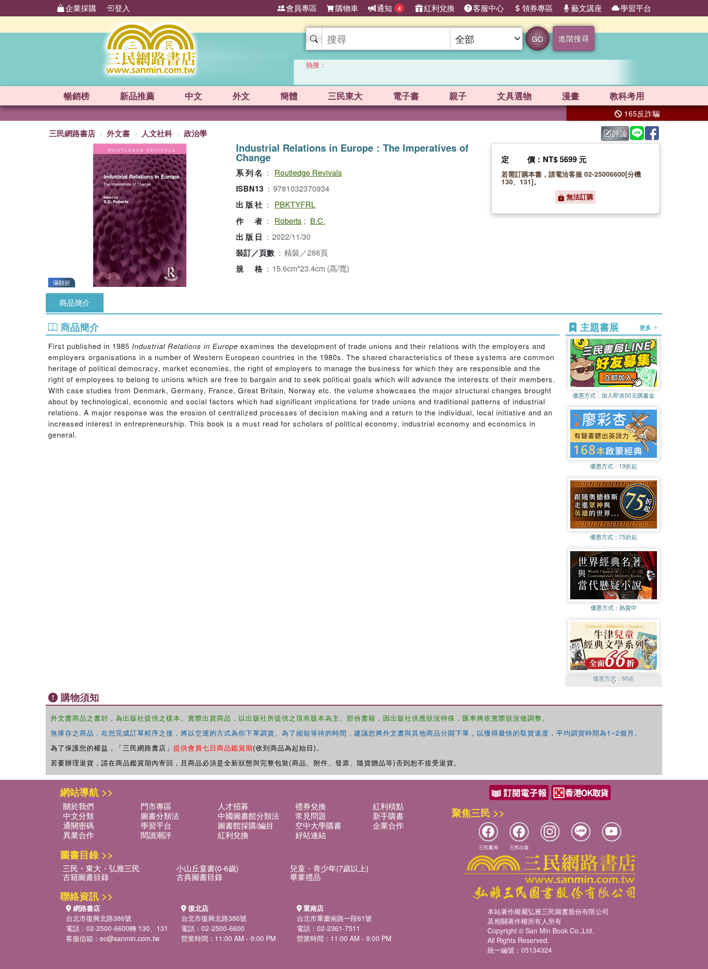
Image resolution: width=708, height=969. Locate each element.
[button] (613, 682)
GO (537, 39)
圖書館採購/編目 (246, 825)
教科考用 (627, 96)
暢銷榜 (77, 96)
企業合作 (388, 825)
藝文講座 (586, 7)
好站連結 (310, 834)
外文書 (118, 133)
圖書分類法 (160, 815)
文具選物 (514, 96)
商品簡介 (74, 302)
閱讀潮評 (156, 834)
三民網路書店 (72, 133)
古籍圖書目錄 (86, 876)
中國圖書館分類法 (248, 815)
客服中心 (488, 7)
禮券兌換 (310, 806)
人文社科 (157, 133)
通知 (389, 7)
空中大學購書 (318, 825)
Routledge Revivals (308, 172)
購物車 (346, 7)
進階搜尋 (573, 38)
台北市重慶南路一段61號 (334, 918)
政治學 (195, 133)
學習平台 (635, 7)
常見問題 (310, 815)
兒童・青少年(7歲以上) (329, 868)
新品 (137, 96)
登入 (122, 7)
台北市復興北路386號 (98, 918)
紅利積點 (388, 806)
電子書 (406, 96)
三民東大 (345, 96)
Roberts (288, 220)
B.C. (317, 220)
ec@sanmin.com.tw (129, 938)
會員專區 (301, 7)
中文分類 (78, 815)
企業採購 (81, 7)
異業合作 (78, 834)
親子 (458, 96)
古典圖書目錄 (199, 876)
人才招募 (233, 806)
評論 (620, 133)
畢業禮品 (305, 876)
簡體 (289, 96)
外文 (241, 96)
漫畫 (570, 96)
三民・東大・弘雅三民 (101, 868)
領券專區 (537, 7)
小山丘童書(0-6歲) (207, 868)
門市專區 (156, 806)
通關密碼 (78, 825)
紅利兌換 (439, 7)
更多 (646, 327)
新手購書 (388, 815)
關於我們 (78, 806)
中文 (193, 96)
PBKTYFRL (295, 204)
